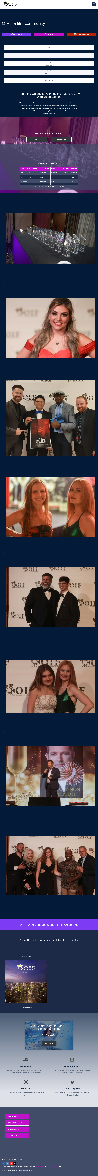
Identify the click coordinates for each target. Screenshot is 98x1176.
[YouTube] (11, 1163)
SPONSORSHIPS (13, 1129)
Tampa (23, 177)
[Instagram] (7, 1163)
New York (24, 181)
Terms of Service (53, 1166)
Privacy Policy (40, 1166)
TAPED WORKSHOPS (15, 1123)
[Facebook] (3, 1163)
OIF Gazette (12, 1135)
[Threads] (14, 1163)
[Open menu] (94, 4)
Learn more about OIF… (49, 113)
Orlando (23, 173)
